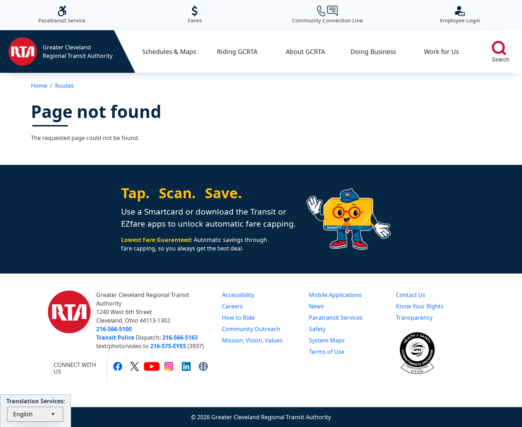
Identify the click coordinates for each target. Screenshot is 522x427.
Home (39, 86)
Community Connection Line (327, 15)
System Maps (327, 340)
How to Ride (238, 317)
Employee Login (460, 15)
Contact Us (410, 295)
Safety (317, 329)
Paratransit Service (62, 15)
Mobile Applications (335, 295)
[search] (499, 48)
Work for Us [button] (441, 51)
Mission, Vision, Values (252, 340)
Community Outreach (251, 329)
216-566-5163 (180, 337)
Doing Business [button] (373, 51)
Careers (232, 306)
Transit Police (115, 337)
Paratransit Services (336, 317)
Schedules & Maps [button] (169, 51)
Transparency (414, 317)
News (316, 306)
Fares (195, 15)
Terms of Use (326, 352)
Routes (64, 86)
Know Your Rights (420, 306)
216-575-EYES (168, 346)
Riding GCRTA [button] (237, 51)
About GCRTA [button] (305, 51)
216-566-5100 (114, 329)
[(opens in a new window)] (117, 366)
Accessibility (238, 295)
